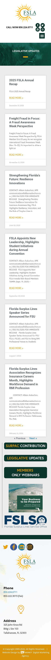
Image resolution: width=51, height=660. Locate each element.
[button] (42, 36)
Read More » (16, 97)
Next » (33, 438)
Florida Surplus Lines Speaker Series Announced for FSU (23, 312)
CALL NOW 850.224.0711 (19, 27)
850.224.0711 (10, 592)
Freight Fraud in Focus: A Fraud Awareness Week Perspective (24, 122)
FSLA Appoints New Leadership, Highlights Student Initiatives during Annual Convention (24, 246)
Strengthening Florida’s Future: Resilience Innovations (24, 179)
